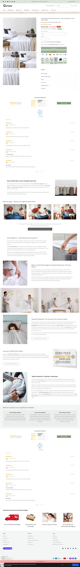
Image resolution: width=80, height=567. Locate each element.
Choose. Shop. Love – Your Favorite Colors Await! (40, 229)
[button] (76, 5)
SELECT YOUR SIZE (44, 31)
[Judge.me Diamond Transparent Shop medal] (40, 112)
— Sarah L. (14, 422)
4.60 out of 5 (19, 102)
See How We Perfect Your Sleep (40, 338)
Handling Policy (30, 538)
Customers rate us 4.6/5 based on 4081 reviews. (51, 22)
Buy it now (54, 51)
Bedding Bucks (5, 544)
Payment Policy (30, 536)
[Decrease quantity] (68, 564)
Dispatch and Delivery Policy (33, 540)
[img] (9, 123)
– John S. (39, 424)
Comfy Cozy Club (6, 542)
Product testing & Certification (11, 363)
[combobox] (64, 5)
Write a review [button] (64, 103)
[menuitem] (4, 10)
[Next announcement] (54, 1)
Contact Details (55, 540)
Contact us (55, 536)
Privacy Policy (30, 544)
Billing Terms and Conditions (58, 544)
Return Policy (30, 542)
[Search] (71, 5)
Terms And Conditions (57, 542)
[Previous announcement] (25, 1)
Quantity (42, 36)
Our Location (5, 538)
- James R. (64, 424)
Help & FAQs (55, 538)
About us (4, 536)
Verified (39, 116)
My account (5, 540)
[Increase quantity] (70, 564)
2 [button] (38, 171)
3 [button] (40, 171)
